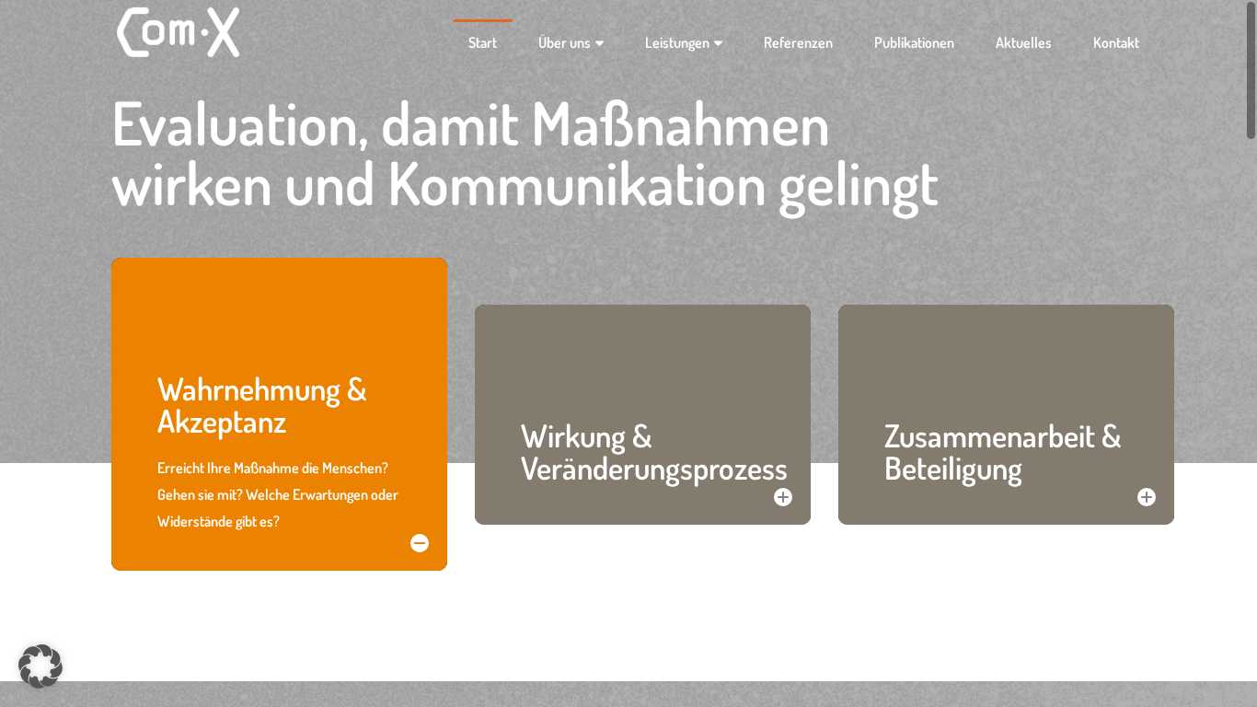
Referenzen (798, 42)
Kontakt (1116, 42)
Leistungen (677, 42)
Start (482, 42)
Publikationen (914, 42)
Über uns (564, 42)
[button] (40, 666)
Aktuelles (1024, 42)
